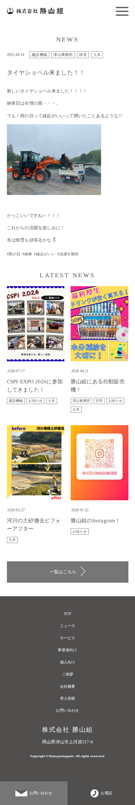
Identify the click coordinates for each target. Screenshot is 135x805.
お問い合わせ (67, 710)
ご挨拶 (67, 674)
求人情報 (67, 698)
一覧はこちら (63, 571)
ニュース (67, 626)
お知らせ (35, 400)
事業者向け (67, 650)
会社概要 (67, 686)
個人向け (67, 662)
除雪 (83, 55)
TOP (67, 614)
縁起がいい (45, 254)
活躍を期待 (68, 254)
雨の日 (14, 254)
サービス (67, 638)
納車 (28, 254)
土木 (97, 55)
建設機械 (39, 55)
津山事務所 (63, 55)
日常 (99, 400)
